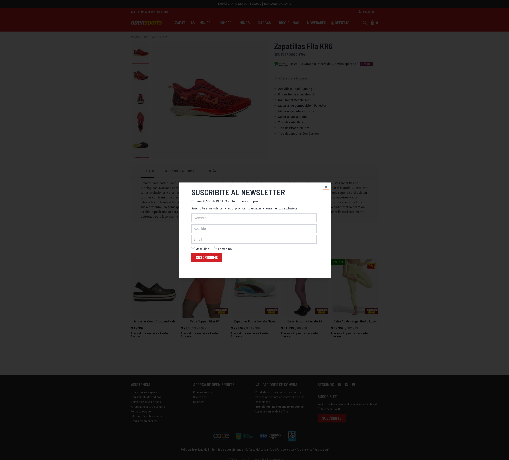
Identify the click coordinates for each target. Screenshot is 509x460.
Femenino (225, 249)
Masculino (202, 249)
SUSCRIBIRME (207, 257)
